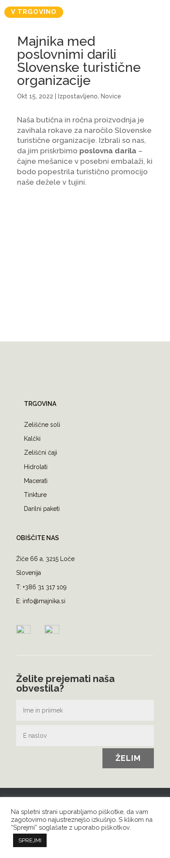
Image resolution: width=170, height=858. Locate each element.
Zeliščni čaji (40, 452)
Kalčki (32, 438)
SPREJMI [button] (29, 840)
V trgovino (34, 12)
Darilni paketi (42, 508)
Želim (128, 758)
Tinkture (35, 494)
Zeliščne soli (42, 424)
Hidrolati (36, 466)
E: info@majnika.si (40, 601)
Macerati (36, 480)
